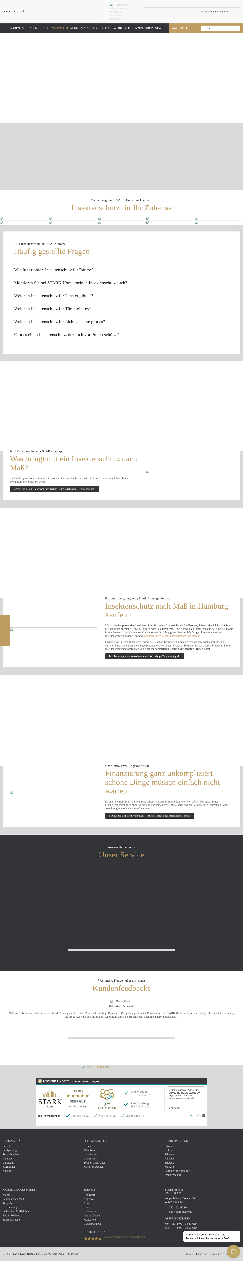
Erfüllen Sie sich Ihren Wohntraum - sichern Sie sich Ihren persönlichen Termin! (150, 815)
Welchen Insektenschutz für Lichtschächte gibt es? (59, 321)
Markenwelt (90, 1219)
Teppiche (8, 1203)
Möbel (6, 1194)
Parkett (6, 1146)
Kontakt (189, 1254)
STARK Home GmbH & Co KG (34, 1253)
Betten (87, 1146)
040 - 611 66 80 (178, 1207)
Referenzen (90, 1211)
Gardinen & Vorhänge (177, 1170)
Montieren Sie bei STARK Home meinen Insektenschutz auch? (70, 282)
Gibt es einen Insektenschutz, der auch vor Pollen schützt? (66, 334)
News (87, 1203)
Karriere (88, 1207)
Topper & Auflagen (94, 1162)
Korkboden (9, 1166)
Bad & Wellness (12, 1215)
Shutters (169, 1162)
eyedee (74, 1253)
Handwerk (90, 1194)
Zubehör (7, 1170)
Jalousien (170, 1154)
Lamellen (170, 1158)
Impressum (201, 1254)
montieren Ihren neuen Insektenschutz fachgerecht (171, 635)
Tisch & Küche (11, 1219)
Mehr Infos (195, 1115)
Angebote (89, 1198)
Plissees (169, 1146)
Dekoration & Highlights (17, 1211)
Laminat (7, 1158)
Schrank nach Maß (13, 1198)
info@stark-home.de (180, 1211)
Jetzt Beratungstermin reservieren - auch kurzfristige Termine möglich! (144, 656)
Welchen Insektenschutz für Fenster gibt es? (53, 295)
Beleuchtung (10, 1207)
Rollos (168, 1150)
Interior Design (92, 1215)
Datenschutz (216, 1254)
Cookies (228, 1254)
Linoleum (8, 1162)
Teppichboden (11, 1154)
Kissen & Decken (94, 1166)
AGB (237, 1254)
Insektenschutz (173, 1174)
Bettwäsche (90, 1154)
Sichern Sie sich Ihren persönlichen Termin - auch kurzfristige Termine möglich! (54, 489)
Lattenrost (89, 1158)
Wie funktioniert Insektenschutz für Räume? (54, 269)
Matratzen (89, 1150)
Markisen (170, 1166)
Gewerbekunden (93, 1223)
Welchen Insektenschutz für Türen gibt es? (52, 308)
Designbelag (10, 1150)
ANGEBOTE (180, 28)
